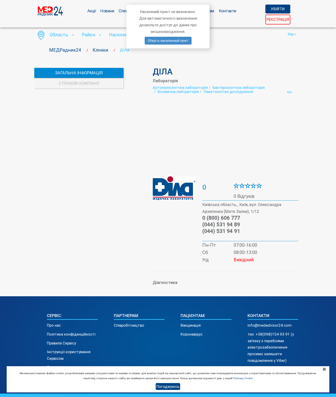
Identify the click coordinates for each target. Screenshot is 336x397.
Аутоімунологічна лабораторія (180, 87)
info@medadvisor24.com (270, 325)
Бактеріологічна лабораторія (239, 87)
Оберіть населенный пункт (168, 40)
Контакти (227, 10)
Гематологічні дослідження (228, 91)
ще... (290, 92)
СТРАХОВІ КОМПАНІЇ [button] (79, 83)
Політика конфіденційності (71, 334)
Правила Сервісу (61, 343)
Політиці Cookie (243, 378)
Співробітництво (129, 325)
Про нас (54, 325)
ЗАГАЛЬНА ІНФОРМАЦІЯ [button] (79, 72)
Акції (91, 10)
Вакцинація (191, 325)
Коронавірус (192, 334)
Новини (107, 10)
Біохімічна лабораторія (178, 91)
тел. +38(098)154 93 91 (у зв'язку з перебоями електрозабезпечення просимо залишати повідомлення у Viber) (271, 347)
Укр (291, 34)
